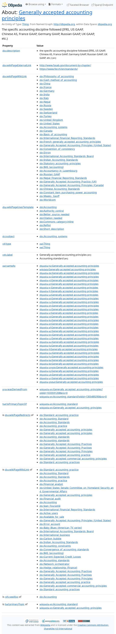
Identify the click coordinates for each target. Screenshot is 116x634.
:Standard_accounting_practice (59, 415)
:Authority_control (52, 210)
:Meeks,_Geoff (49, 196)
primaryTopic (14, 604)
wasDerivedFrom (14, 389)
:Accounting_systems (53, 127)
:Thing (45, 243)
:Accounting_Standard (54, 418)
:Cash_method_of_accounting (58, 80)
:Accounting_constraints (55, 546)
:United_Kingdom (51, 120)
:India (45, 94)
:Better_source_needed (54, 214)
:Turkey (46, 116)
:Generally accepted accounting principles (69, 265)
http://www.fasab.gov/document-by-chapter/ (65, 65)
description (11, 50)
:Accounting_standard (59, 404)
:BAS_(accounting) (52, 167)
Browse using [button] (36, 4)
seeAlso (11, 596)
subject (8, 236)
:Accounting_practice (53, 426)
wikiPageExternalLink (16, 65)
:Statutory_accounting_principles (60, 163)
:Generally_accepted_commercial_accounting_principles (73, 458)
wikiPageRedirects (17, 415)
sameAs (8, 265)
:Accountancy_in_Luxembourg (58, 170)
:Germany (47, 91)
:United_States (50, 123)
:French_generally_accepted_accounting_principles (70, 141)
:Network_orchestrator (54, 564)
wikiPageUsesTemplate (18, 207)
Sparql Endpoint (103, 5)
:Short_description (52, 229)
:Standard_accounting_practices (60, 462)
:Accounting (48, 207)
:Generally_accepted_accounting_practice (65, 455)
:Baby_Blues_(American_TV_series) (61, 527)
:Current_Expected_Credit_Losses (60, 556)
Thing (25, 24)
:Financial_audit (50, 498)
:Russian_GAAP (50, 174)
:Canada (46, 130)
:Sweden (46, 109)
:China (45, 83)
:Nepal (45, 101)
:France (46, 87)
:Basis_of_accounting (53, 134)
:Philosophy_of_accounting (57, 76)
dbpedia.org (105, 24)
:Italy (44, 98)
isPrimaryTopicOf (14, 404)
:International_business (55, 535)
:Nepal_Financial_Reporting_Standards (63, 178)
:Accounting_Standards (55, 422)
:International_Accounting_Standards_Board (67, 156)
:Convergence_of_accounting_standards (64, 549)
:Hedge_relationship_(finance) (58, 567)
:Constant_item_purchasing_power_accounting (68, 192)
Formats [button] (56, 4)
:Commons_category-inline (57, 221)
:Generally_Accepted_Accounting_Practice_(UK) (68, 181)
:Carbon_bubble (50, 538)
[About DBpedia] (12, 5)
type (6, 243)
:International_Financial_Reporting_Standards (67, 138)
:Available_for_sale (52, 516)
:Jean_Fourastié (50, 506)
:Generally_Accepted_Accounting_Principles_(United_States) (75, 145)
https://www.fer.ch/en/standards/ (59, 69)
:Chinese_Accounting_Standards (60, 189)
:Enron (45, 152)
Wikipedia (45, 625)
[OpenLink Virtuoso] (31, 621)
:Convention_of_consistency (57, 149)
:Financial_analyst (51, 484)
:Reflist (45, 225)
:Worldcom (48, 199)
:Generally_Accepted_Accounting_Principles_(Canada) (72, 185)
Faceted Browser (79, 5)
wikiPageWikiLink (14, 76)
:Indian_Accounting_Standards (59, 159)
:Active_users (49, 513)
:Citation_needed (51, 218)
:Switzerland (48, 112)
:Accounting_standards (54, 436)
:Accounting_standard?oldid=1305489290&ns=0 (73, 396)
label (7, 254)
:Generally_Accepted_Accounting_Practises (66, 447)
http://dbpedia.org (64, 24)
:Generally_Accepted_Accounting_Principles (66, 451)
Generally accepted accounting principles (47, 15)
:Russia (45, 105)
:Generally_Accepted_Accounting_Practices (66, 444)
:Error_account (50, 524)
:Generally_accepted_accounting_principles (71, 407)
